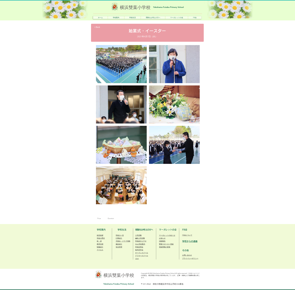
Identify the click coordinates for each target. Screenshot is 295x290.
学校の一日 (120, 235)
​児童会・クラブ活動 (123, 241)
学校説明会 (139, 247)
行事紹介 (119, 238)
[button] (116, 17)
